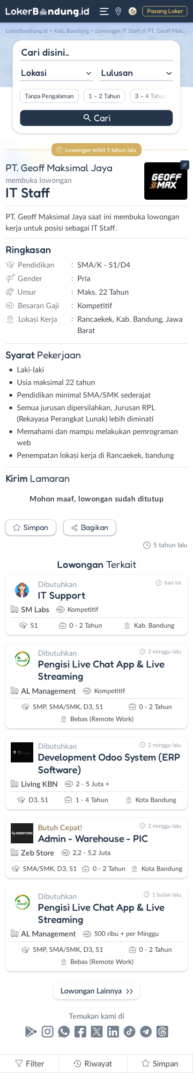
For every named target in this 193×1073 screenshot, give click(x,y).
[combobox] (56, 73)
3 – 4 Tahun (150, 96)
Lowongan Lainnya (91, 991)
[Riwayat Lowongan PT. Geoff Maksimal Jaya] (166, 197)
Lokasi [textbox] (33, 72)
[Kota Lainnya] (118, 11)
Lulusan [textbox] (117, 72)
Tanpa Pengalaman (49, 96)
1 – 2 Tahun (104, 96)
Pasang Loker (165, 10)
